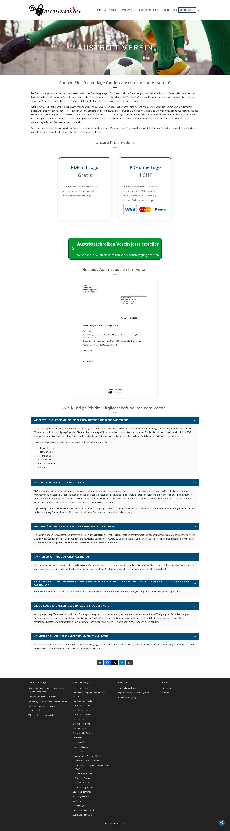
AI (105, 10)
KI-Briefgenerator (81, 796)
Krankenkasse (165, 644)
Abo (175, 10)
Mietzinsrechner (80, 728)
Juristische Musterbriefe (84, 810)
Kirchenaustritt (83, 648)
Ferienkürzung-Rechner (83, 701)
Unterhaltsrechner (81, 710)
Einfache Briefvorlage (83, 791)
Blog (166, 10)
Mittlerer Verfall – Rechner (87, 760)
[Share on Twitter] (114, 662)
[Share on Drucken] (129, 662)
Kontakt (165, 692)
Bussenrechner (80, 719)
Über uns (166, 688)
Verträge (77, 801)
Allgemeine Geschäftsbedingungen (133, 692)
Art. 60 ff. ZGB (94, 502)
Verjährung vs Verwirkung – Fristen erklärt (47, 701)
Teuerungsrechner (83, 773)
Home (98, 10)
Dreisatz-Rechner (83, 778)
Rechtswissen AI (80, 688)
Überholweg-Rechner (85, 787)
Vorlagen (127, 10)
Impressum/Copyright (128, 697)
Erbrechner (78, 737)
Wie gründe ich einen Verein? (41, 715)
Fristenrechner (80, 742)
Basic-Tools (78, 751)
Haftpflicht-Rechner (82, 714)
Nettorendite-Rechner (83, 733)
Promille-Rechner (81, 746)
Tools (112, 10)
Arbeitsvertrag (126, 644)
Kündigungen (79, 805)
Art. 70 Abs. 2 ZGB (112, 538)
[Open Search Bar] (199, 10)
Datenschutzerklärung (128, 688)
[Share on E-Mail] (100, 662)
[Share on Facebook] (107, 662)
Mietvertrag (146, 644)
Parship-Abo (183, 644)
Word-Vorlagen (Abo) (83, 814)
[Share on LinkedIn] (122, 662)
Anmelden (188, 10)
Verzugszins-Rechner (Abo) (87, 756)
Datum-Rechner (82, 782)
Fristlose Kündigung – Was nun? (42, 696)
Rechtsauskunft (148, 10)
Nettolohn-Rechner (82, 705)
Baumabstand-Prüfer (82, 723)
